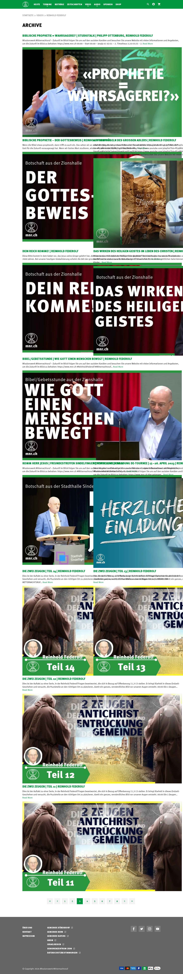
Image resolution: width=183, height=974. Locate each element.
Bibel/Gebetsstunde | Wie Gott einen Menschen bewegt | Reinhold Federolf (77, 358)
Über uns (27, 927)
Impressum (28, 935)
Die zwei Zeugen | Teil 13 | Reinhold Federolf (124, 571)
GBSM (50, 940)
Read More (148, 43)
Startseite (27, 15)
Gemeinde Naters (56, 935)
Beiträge (59, 4)
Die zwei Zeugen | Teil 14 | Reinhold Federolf (53, 571)
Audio (97, 4)
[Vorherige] (57, 901)
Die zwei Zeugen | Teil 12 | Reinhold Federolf (53, 678)
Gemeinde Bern (55, 931)
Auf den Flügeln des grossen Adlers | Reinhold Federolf (134, 140)
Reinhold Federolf (56, 15)
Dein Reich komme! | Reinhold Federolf (50, 251)
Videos (40, 15)
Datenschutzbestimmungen (62, 952)
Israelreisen (54, 944)
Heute (37, 4)
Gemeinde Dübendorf (58, 927)
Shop (118, 4)
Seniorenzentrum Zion (59, 948)
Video (88, 4)
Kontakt (26, 931)
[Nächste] (125, 901)
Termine (47, 4)
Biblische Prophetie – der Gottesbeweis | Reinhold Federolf (66, 140)
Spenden (108, 4)
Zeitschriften (74, 4)
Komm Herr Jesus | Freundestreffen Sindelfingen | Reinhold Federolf (73, 463)
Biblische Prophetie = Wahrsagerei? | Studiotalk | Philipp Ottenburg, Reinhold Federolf (87, 35)
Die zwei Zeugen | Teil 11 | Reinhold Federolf (53, 786)
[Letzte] (132, 901)
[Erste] (50, 901)
